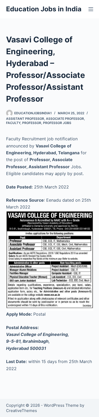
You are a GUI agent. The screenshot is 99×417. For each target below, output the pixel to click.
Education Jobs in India (44, 9)
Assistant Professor (25, 119)
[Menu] (90, 9)
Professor (31, 123)
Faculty (13, 123)
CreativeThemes (21, 410)
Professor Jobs (57, 123)
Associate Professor (65, 119)
